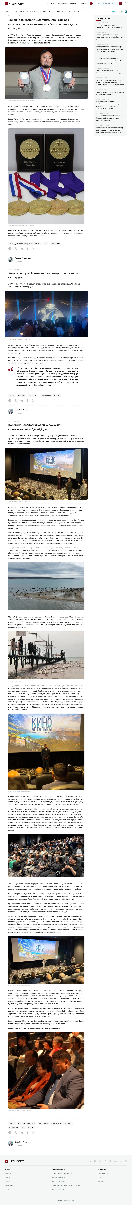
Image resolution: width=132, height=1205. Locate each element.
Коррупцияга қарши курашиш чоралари (66, 1185)
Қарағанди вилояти (27, 1123)
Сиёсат (8, 1177)
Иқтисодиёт (9, 1185)
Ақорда (14, 11)
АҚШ (45, 244)
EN (109, 3)
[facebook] (105, 1161)
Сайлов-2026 (74, 11)
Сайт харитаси (103, 1173)
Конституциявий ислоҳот (58, 11)
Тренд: (7, 11)
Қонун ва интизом (41, 11)
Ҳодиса (29, 11)
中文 (113, 3)
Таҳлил (83, 3)
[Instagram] (10, 249)
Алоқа (100, 1177)
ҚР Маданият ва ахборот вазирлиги (24, 244)
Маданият (55, 244)
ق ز (117, 3)
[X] (33, 249)
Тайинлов (21, 11)
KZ (99, 3)
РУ (106, 3)
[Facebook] (27, 249)
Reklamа (101, 1181)
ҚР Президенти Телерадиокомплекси (55, 1123)
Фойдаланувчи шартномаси (62, 1173)
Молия (57, 396)
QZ (103, 3)
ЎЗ (121, 3)
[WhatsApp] (15, 249)
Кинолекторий (27, 1128)
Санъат (12, 396)
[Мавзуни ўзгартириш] (93, 3)
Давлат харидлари (58, 1189)
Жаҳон (7, 1189)
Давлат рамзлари (58, 1181)
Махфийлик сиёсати (59, 1177)
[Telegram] (21, 249)
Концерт (22, 396)
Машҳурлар (46, 396)
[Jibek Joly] (115, 12)
